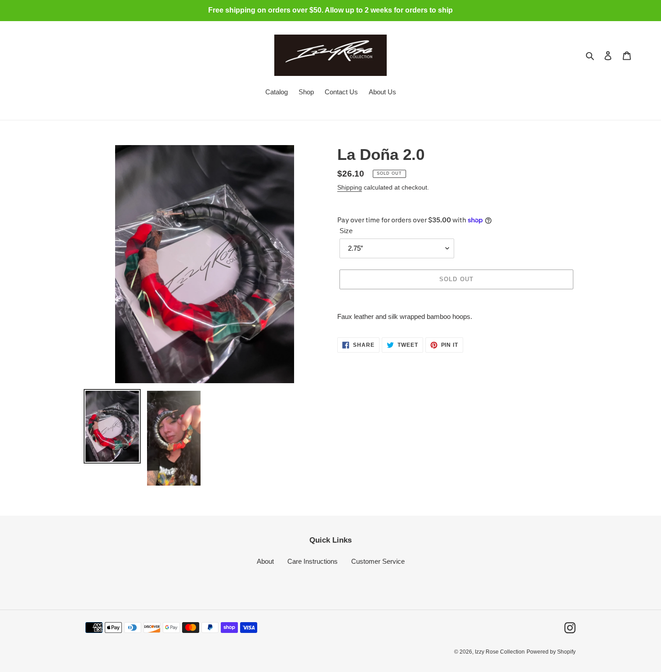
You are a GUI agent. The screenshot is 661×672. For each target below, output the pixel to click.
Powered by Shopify (551, 652)
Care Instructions (312, 561)
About (265, 561)
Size (346, 230)
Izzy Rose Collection (500, 652)
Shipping (349, 187)
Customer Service (378, 561)
